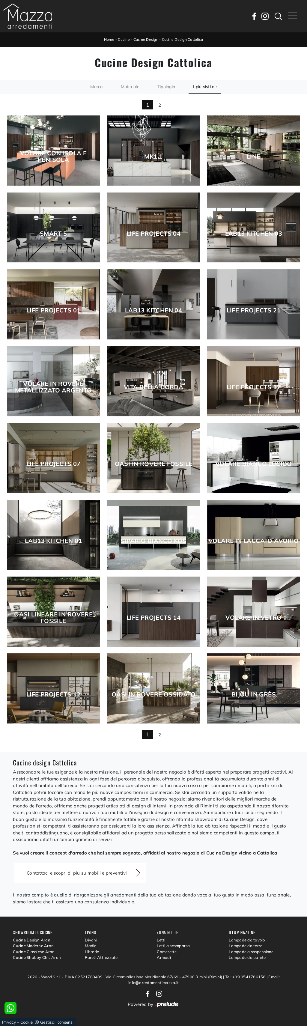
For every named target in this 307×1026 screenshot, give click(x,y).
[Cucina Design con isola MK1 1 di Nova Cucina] (153, 150)
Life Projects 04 (153, 233)
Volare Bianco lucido (253, 464)
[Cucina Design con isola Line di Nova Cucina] (253, 150)
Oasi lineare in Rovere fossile (53, 617)
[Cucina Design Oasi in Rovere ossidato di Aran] (153, 688)
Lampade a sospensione (251, 951)
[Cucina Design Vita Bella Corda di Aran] (153, 381)
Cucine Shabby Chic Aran (37, 957)
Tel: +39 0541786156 (246, 976)
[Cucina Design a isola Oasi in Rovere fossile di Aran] (153, 458)
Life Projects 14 (153, 617)
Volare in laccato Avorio (253, 541)
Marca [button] (96, 86)
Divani (91, 940)
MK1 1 (153, 156)
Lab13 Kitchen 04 (153, 310)
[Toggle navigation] (292, 16)
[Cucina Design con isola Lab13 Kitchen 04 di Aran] (153, 304)
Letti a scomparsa (173, 945)
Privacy (9, 1022)
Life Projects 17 (254, 387)
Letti (161, 940)
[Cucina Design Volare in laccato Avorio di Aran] (253, 535)
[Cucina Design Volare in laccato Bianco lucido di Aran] (253, 458)
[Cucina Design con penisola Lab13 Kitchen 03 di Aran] (253, 227)
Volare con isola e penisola (53, 156)
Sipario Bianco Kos (153, 541)
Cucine (124, 39)
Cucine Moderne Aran (33, 945)
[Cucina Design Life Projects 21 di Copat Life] (253, 304)
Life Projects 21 (254, 310)
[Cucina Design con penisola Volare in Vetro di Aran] (253, 612)
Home (109, 39)
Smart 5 (53, 233)
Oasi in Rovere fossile (153, 464)
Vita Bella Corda (153, 387)
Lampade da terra (246, 945)
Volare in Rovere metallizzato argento (53, 387)
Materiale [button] (130, 86)
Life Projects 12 (53, 694)
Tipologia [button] (166, 86)
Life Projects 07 (53, 464)
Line (254, 156)
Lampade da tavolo (247, 940)
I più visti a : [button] (205, 86)
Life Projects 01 (53, 310)
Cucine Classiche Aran (34, 951)
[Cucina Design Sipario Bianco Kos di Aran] (153, 535)
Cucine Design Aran (31, 940)
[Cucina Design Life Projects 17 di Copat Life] (253, 381)
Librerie (92, 951)
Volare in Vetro (253, 617)
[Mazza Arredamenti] (27, 16)
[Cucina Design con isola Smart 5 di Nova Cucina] (53, 227)
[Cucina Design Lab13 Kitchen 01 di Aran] (53, 535)
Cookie (26, 1022)
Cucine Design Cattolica (182, 39)
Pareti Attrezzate (101, 957)
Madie (90, 945)
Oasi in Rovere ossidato (153, 694)
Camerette (167, 951)
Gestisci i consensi (56, 1022)
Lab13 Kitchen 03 (253, 233)
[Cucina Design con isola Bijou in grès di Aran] (253, 688)
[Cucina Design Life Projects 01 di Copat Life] (53, 304)
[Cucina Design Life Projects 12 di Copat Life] (53, 688)
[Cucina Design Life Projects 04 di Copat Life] (153, 227)
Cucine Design (145, 39)
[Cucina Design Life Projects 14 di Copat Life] (153, 612)
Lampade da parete (247, 957)
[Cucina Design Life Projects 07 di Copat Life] (53, 458)
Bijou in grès (253, 694)
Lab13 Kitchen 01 (53, 541)
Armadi (164, 957)
